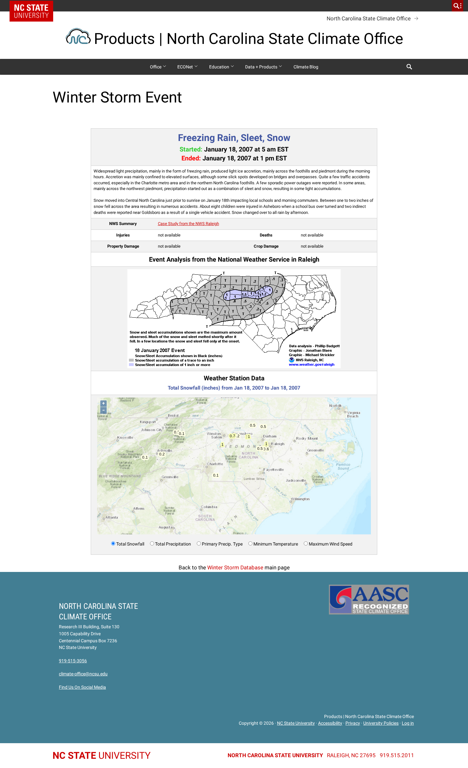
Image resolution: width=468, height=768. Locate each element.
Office (156, 66)
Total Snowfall (130, 543)
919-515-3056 (73, 660)
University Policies (381, 723)
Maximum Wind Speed (330, 543)
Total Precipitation (173, 543)
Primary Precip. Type (222, 543)
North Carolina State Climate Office (369, 18)
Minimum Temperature (275, 543)
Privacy (352, 723)
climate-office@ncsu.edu (83, 673)
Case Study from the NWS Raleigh (188, 223)
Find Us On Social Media (82, 687)
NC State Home (33, 5)
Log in (408, 723)
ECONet (185, 66)
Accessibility (330, 723)
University (102, 755)
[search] (457, 5)
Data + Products (261, 66)
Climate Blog (306, 66)
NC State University (296, 723)
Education (219, 66)
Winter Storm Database (235, 567)
